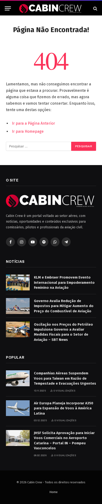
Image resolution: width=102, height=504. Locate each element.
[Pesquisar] (94, 8)
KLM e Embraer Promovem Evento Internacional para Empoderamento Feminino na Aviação (64, 282)
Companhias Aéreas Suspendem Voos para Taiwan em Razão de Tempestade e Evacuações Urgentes (65, 378)
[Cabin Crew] (51, 8)
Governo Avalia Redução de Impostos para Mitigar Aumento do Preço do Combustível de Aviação (63, 306)
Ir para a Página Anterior (33, 123)
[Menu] (8, 8)
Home (53, 492)
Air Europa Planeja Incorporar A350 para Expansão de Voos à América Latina (63, 408)
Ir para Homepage (28, 131)
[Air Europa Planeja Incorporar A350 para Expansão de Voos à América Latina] (18, 408)
